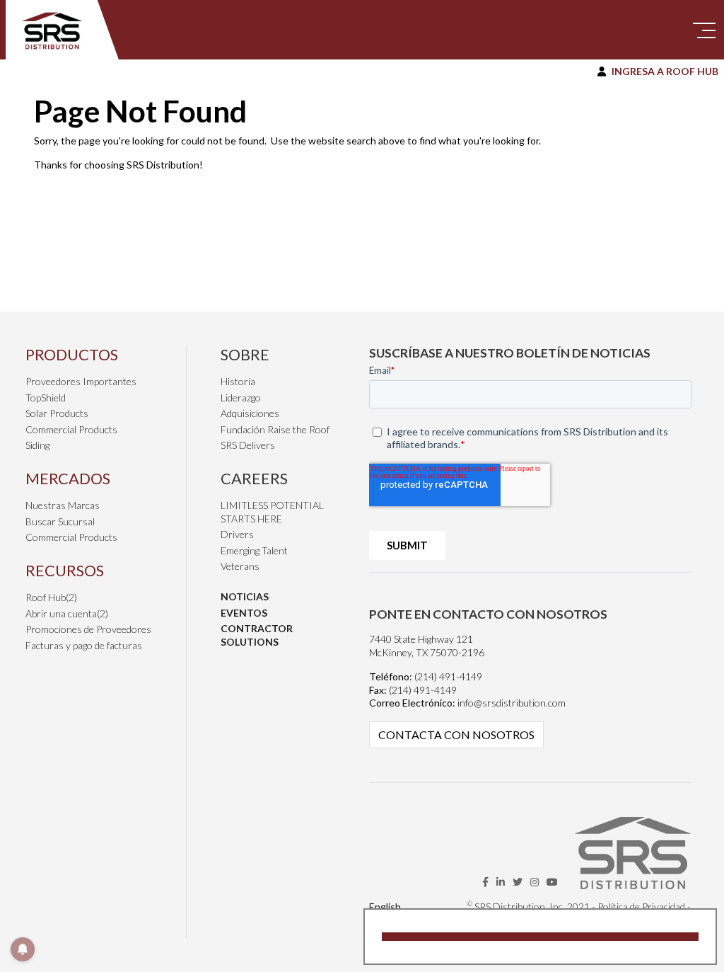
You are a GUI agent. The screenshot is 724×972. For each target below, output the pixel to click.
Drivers (237, 534)
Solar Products (56, 413)
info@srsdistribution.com (511, 703)
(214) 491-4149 (448, 676)
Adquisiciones (250, 413)
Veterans (240, 566)
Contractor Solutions (257, 635)
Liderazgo (241, 397)
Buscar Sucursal (60, 521)
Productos (71, 354)
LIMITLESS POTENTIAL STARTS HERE (272, 512)
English (385, 906)
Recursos (64, 570)
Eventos (244, 613)
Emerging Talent (254, 550)
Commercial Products (71, 429)
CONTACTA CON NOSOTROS (456, 734)
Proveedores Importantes (80, 381)
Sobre (245, 354)
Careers (254, 478)
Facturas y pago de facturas (83, 645)
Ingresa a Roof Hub (665, 71)
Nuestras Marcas (62, 505)
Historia (238, 381)
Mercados (67, 478)
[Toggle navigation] (704, 29)
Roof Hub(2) (51, 597)
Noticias (245, 596)
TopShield (45, 397)
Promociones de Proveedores (88, 629)
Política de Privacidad (641, 906)
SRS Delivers (248, 445)
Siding (37, 445)
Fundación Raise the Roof (275, 429)
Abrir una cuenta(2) (66, 613)
